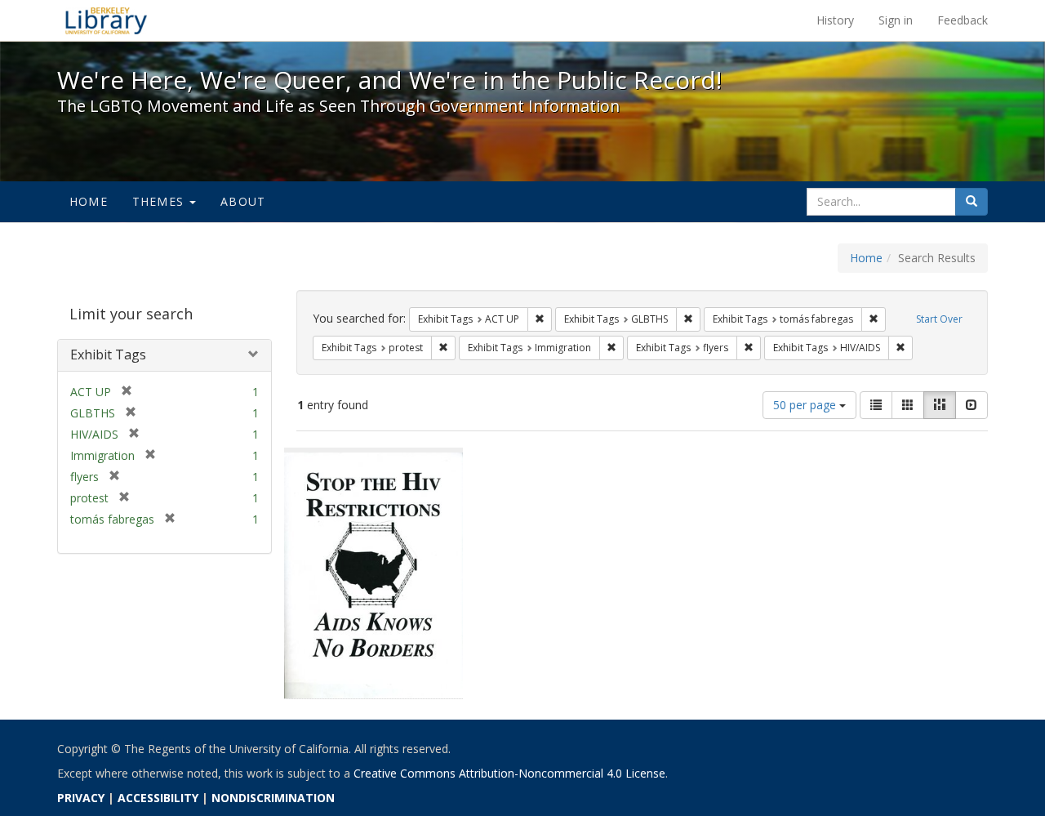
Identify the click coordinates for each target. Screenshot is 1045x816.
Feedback (962, 20)
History (835, 20)
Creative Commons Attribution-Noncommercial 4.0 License (509, 773)
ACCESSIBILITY (158, 797)
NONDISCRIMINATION (273, 797)
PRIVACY (80, 797)
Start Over (939, 319)
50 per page (806, 404)
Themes (160, 201)
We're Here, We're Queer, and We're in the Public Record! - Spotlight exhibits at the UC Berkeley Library (106, 20)
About (242, 201)
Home (88, 201)
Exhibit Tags (108, 354)
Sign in (895, 20)
